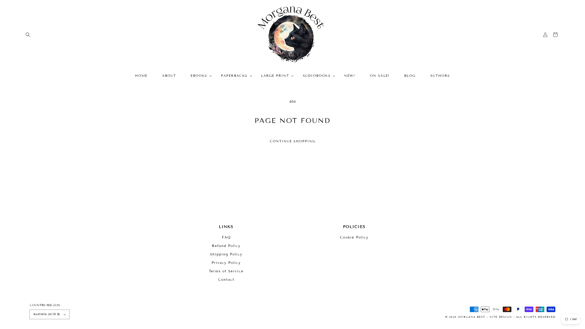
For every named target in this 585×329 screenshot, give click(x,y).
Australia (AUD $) (46, 314)
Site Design (501, 316)
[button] (28, 35)
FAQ (226, 237)
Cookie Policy (354, 237)
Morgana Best (471, 316)
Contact (226, 280)
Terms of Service (226, 271)
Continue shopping (292, 141)
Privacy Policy (226, 263)
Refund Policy (226, 246)
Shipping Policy (226, 254)
